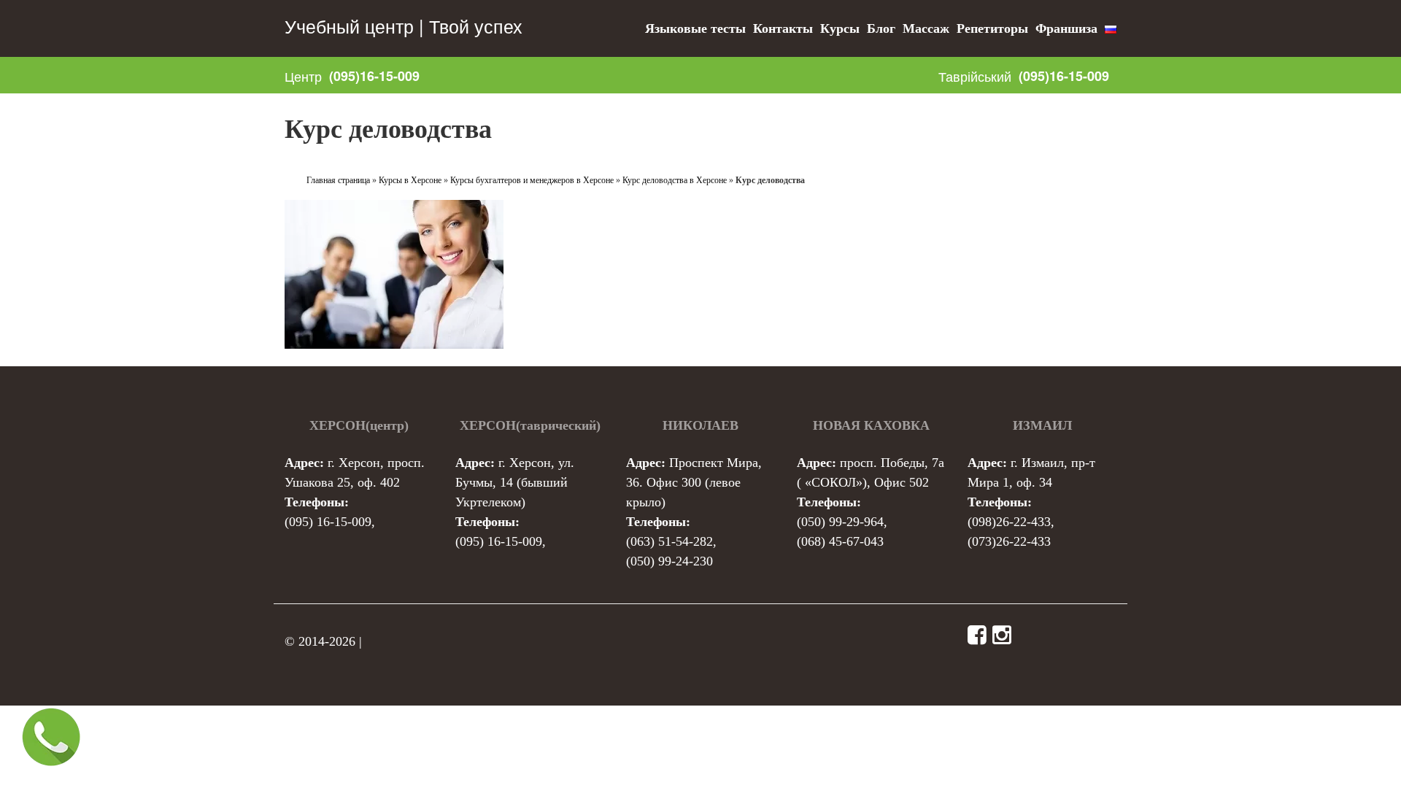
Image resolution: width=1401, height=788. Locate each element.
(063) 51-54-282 (669, 541)
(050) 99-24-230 (669, 561)
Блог (881, 28)
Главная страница (338, 180)
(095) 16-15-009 (328, 521)
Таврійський (974, 75)
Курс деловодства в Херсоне (674, 180)
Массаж (926, 28)
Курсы (840, 28)
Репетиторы (992, 28)
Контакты (783, 28)
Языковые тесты (695, 28)
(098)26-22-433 (1009, 521)
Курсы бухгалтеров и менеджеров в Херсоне (532, 180)
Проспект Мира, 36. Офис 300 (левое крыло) (694, 482)
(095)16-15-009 (374, 75)
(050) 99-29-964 (840, 521)
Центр (303, 75)
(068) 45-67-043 (840, 541)
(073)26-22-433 (1009, 541)
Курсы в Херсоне (410, 180)
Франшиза (1066, 28)
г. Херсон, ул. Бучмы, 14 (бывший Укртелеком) (514, 482)
